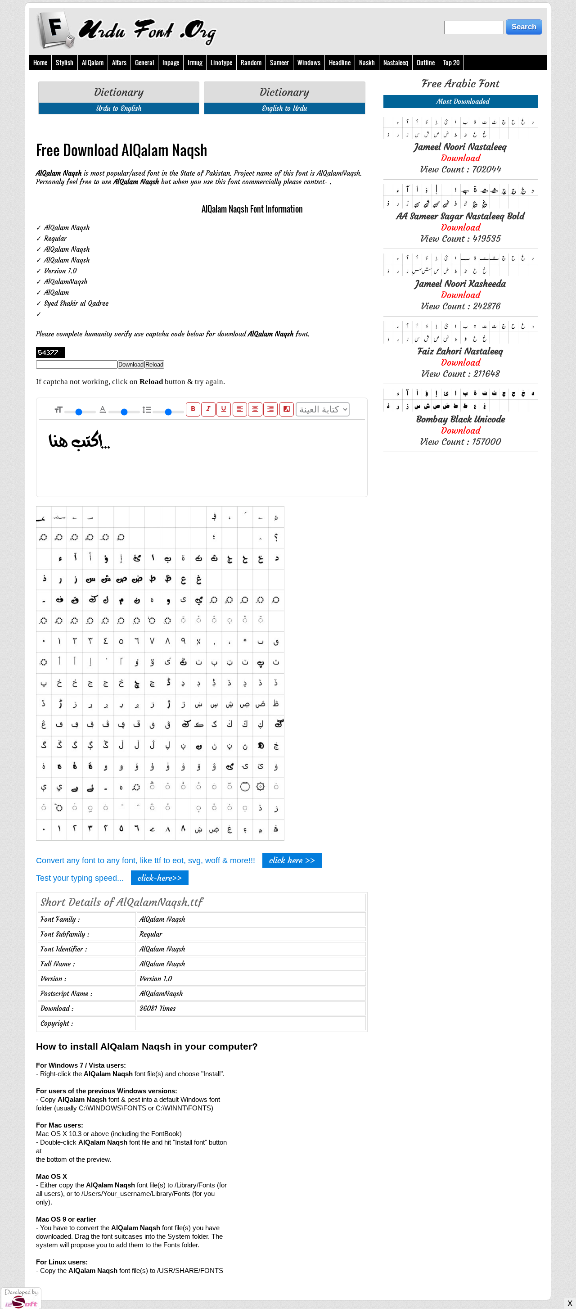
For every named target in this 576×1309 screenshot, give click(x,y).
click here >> (292, 860)
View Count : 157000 (460, 430)
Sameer (279, 62)
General (144, 62)
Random (251, 62)
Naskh (367, 62)
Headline (340, 62)
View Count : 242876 (460, 295)
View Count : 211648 (460, 362)
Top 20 (451, 62)
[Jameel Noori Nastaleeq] (460, 136)
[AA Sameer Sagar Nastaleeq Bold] (460, 206)
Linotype (221, 62)
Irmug (195, 62)
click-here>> (160, 878)
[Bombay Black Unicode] (460, 409)
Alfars (119, 62)
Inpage (170, 62)
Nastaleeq (395, 62)
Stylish (64, 62)
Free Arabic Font (461, 84)
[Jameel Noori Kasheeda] (460, 273)
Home (40, 62)
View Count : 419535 (460, 227)
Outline (426, 62)
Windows (308, 62)
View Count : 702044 (460, 158)
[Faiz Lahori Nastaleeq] (460, 341)
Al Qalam (93, 62)
